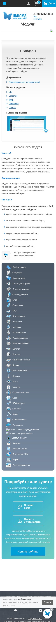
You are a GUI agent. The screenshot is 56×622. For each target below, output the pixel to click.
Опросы (16, 376)
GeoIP (15, 398)
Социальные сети (20, 392)
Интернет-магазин (20, 289)
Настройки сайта (25, 433)
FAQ (14, 311)
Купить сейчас (28, 551)
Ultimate (12, 107)
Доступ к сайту (19, 438)
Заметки (16, 443)
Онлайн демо (28, 506)
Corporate (13, 96)
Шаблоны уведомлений (28, 429)
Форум (15, 365)
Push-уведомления (21, 465)
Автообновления (20, 370)
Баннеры (16, 327)
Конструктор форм (21, 283)
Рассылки (17, 321)
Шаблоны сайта (19, 449)
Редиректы (17, 425)
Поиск (15, 381)
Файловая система (21, 360)
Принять (47, 602)
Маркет (15, 459)
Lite (10, 92)
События (16, 409)
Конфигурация (19, 267)
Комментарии (18, 278)
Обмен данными (20, 294)
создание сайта (35, 618)
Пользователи (19, 332)
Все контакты (37, 17)
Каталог (16, 349)
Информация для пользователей (24, 82)
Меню (15, 414)
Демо (52, 3)
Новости (16, 354)
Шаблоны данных (20, 343)
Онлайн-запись (19, 419)
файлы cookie (24, 599)
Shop (11, 100)
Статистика (17, 305)
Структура (17, 273)
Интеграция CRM (20, 454)
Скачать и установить (32, 520)
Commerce (14, 103)
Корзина (16, 387)
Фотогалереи (18, 316)
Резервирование (20, 338)
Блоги (15, 300)
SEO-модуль (18, 403)
